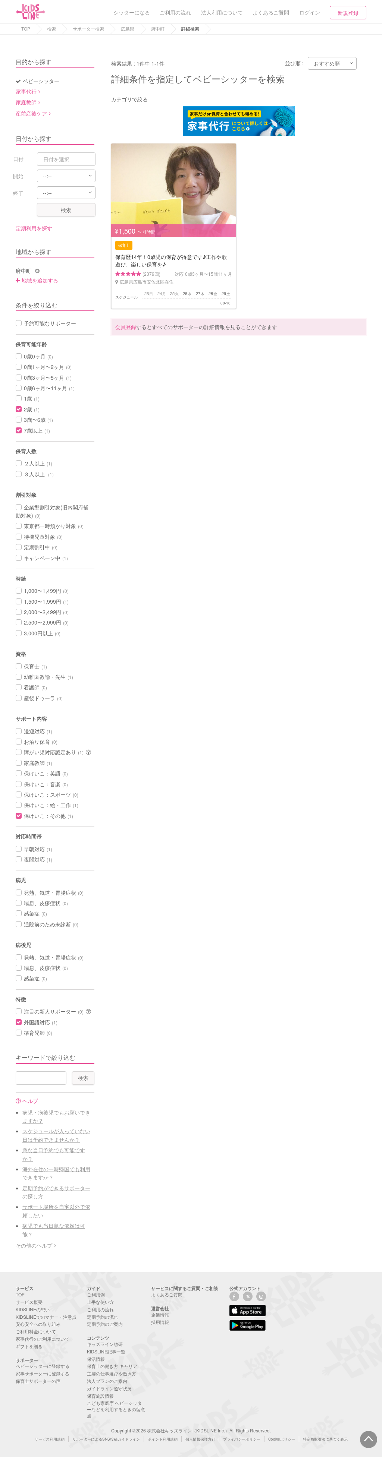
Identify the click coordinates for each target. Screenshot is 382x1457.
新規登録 (348, 12)
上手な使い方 (100, 1302)
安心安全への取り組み (38, 1324)
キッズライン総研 (105, 1344)
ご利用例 (96, 1294)
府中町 (158, 28)
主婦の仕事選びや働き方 (111, 1373)
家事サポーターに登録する (42, 1373)
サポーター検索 (88, 28)
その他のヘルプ (34, 1245)
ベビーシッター (41, 81)
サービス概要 (29, 1302)
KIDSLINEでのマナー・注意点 (46, 1317)
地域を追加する (40, 280)
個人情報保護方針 (200, 1439)
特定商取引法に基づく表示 (325, 1439)
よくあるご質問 (166, 1294)
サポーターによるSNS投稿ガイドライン (106, 1439)
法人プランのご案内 (107, 1381)
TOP (25, 28)
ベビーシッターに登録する (42, 1366)
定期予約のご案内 (105, 1324)
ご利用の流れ (100, 1309)
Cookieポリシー (281, 1439)
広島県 (127, 28)
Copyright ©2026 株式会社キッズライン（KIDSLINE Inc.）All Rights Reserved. (191, 1430)
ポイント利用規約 (163, 1439)
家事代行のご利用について (42, 1339)
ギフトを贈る (29, 1346)
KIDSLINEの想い (33, 1309)
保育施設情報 (100, 1396)
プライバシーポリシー (241, 1439)
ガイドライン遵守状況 (109, 1388)
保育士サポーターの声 (38, 1381)
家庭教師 (26, 102)
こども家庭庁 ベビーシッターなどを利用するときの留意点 (116, 1409)
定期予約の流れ (102, 1317)
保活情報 (96, 1359)
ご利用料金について (36, 1331)
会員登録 (125, 327)
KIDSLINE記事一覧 (106, 1351)
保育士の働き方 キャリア (112, 1366)
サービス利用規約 (50, 1439)
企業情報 (160, 1314)
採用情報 (160, 1322)
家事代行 (26, 91)
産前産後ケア (31, 113)
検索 (51, 28)
